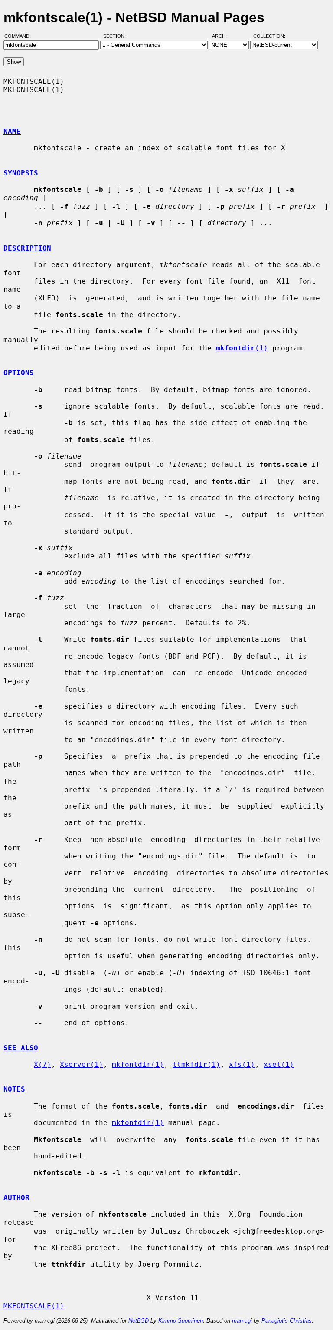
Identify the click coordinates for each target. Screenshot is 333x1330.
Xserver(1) (81, 1064)
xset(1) (279, 1064)
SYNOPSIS (20, 173)
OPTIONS (18, 373)
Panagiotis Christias (286, 1320)
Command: (20, 36)
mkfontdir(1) (138, 1064)
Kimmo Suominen (180, 1320)
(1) (242, 348)
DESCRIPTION (27, 248)
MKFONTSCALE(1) (33, 1306)
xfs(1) (242, 1064)
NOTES (14, 1089)
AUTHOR (16, 1198)
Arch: (223, 36)
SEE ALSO (20, 1048)
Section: (116, 36)
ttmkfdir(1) (196, 1064)
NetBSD (138, 1320)
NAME (12, 131)
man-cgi (242, 1320)
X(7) (42, 1064)
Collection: (269, 36)
